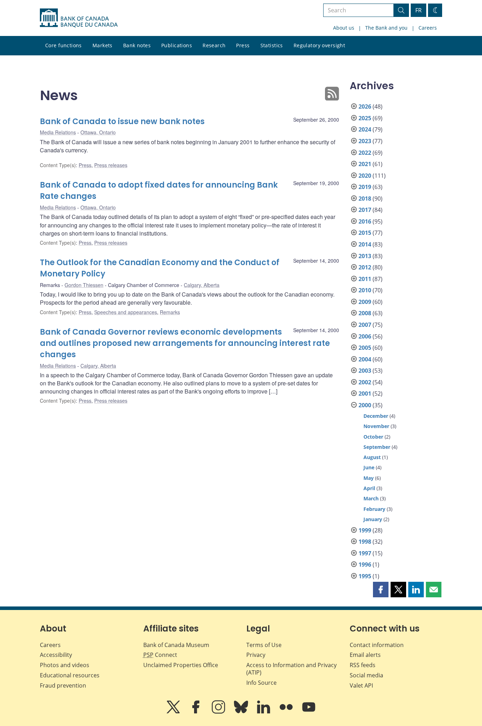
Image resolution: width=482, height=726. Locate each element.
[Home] (79, 18)
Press (242, 45)
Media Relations (58, 132)
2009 (365, 302)
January (372, 519)
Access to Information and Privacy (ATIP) (291, 668)
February (374, 509)
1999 (365, 530)
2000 (365, 405)
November (376, 426)
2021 (365, 164)
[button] (380, 589)
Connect (160, 655)
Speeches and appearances (125, 312)
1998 (365, 541)
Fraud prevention (63, 685)
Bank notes (137, 45)
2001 (365, 393)
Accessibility (56, 655)
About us (343, 27)
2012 (365, 267)
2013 (365, 256)
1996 (365, 564)
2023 (365, 141)
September (376, 447)
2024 (365, 129)
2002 (365, 382)
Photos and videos (64, 665)
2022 (365, 153)
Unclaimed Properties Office (180, 665)
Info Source (261, 683)
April (369, 488)
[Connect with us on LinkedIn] (264, 712)
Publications (176, 45)
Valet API (361, 685)
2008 (365, 313)
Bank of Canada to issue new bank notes (122, 121)
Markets (102, 45)
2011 (365, 279)
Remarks (170, 312)
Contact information (377, 645)
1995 (365, 576)
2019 (365, 187)
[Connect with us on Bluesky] (241, 712)
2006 (365, 336)
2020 (365, 175)
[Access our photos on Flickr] (287, 712)
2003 (365, 370)
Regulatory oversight (319, 45)
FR (418, 10)
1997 (365, 553)
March (371, 498)
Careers (427, 27)
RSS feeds (362, 665)
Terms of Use (264, 645)
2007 (365, 325)
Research (214, 45)
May (368, 478)
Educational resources (70, 675)
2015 (365, 233)
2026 (365, 106)
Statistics (271, 45)
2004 (365, 359)
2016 (365, 221)
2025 (365, 118)
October (373, 436)
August (372, 457)
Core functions (63, 45)
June (368, 467)
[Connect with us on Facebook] (196, 712)
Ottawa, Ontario (98, 132)
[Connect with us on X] (174, 712)
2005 (365, 348)
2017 (365, 210)
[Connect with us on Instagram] (219, 712)
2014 (365, 244)
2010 (365, 290)
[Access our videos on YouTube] (308, 712)
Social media (366, 675)
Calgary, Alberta (201, 284)
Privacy (255, 655)
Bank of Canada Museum (176, 645)
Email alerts (365, 655)
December (375, 416)
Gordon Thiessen (84, 284)
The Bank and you (386, 27)
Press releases (110, 165)
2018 (365, 198)
